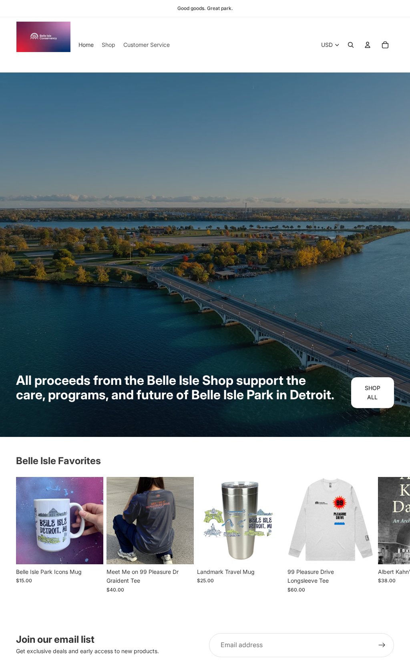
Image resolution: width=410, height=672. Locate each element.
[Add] (91, 552)
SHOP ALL (372, 392)
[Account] (367, 45)
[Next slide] (384, 539)
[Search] (351, 45)
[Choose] (181, 552)
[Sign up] (382, 645)
